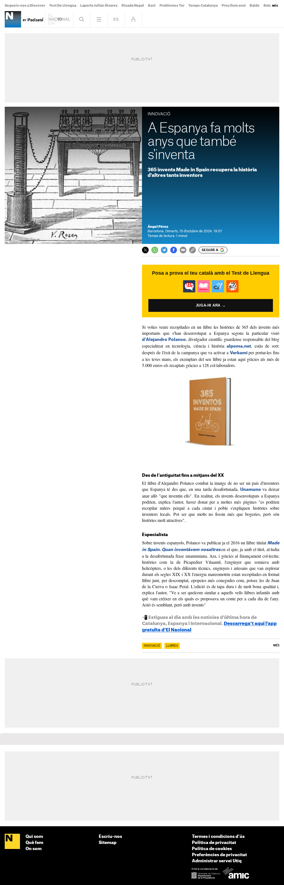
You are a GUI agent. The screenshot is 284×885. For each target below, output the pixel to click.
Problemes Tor (171, 5)
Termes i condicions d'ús (218, 837)
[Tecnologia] (13, 19)
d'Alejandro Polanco (164, 340)
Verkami (239, 353)
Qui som (34, 837)
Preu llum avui (234, 5)
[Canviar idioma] (116, 19)
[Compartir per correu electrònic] (183, 250)
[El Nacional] (12, 842)
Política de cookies (212, 849)
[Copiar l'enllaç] (192, 250)
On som (34, 849)
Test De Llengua (62, 5)
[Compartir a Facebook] (173, 250)
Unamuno (250, 490)
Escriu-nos (110, 837)
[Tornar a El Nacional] (59, 19)
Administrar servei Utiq (217, 861)
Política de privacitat (214, 843)
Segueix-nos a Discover (25, 5)
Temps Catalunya (203, 5)
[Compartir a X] (145, 250)
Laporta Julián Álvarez (99, 5)
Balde (255, 5)
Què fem (34, 843)
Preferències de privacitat (219, 855)
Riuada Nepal (132, 5)
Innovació (152, 645)
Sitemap (107, 843)
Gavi (152, 5)
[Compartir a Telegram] (164, 250)
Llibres (172, 645)
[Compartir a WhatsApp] (154, 250)
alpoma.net (239, 346)
